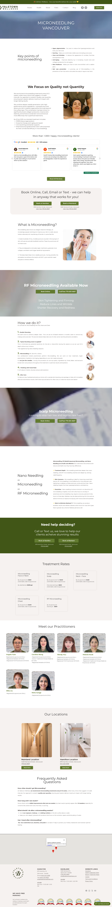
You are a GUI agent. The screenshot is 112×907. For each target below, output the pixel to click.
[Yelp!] (92, 891)
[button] (49, 7)
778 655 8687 (44, 546)
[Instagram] (86, 7)
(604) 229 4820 (44, 877)
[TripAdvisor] (95, 891)
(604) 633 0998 (45, 875)
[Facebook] (82, 7)
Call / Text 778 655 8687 (43, 209)
